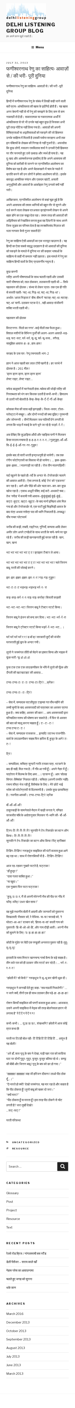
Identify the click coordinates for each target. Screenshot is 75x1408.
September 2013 (18, 1339)
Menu (40, 47)
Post (9, 1202)
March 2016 (15, 1314)
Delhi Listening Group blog (30, 28)
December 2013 (18, 1322)
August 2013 (15, 1348)
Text (9, 1227)
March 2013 (14, 1374)
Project (11, 1210)
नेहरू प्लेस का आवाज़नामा (20, 1270)
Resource (20, 1148)
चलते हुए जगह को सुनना (19, 1279)
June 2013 (13, 1365)
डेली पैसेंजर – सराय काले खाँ (21, 1262)
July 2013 (13, 1356)
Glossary (12, 1193)
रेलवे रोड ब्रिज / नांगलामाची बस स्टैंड (26, 1253)
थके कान (11, 1288)
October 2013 (16, 1331)
